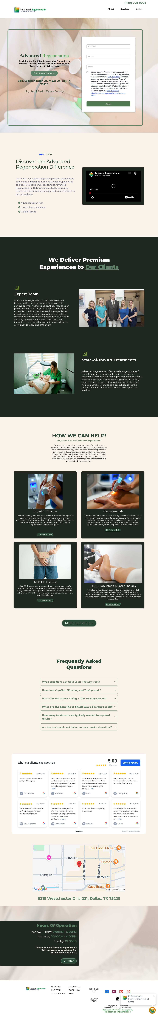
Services (125, 9)
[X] (117, 998)
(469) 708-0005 (113, 77)
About (111, 9)
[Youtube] (121, 991)
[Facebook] (106, 991)
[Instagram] (114, 991)
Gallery (139, 9)
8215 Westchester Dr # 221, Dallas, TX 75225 (79, 898)
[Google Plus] (128, 991)
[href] (79, 868)
